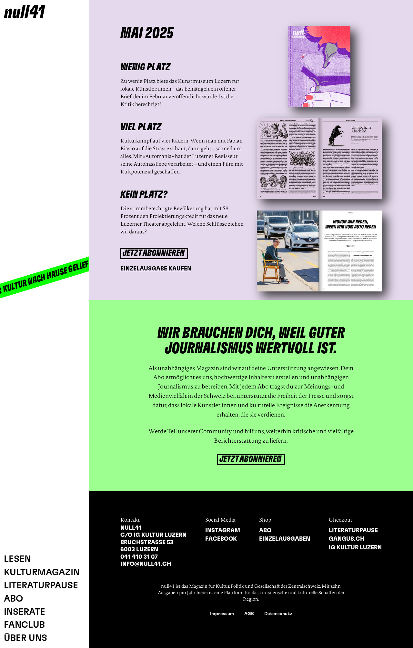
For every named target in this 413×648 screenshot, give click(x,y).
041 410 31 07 (139, 557)
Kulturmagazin (42, 572)
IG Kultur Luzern (355, 548)
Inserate (24, 612)
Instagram (222, 531)
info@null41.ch (145, 564)
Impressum (222, 614)
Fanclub (24, 625)
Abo (13, 599)
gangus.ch (346, 539)
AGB (249, 614)
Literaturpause (41, 585)
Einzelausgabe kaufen (155, 269)
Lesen (17, 559)
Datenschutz (278, 614)
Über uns (25, 638)
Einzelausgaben (284, 539)
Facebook (221, 539)
